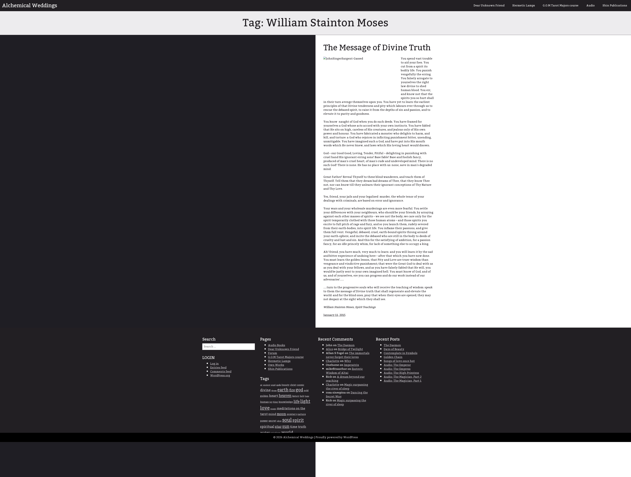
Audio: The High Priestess (401, 373)
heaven (285, 395)
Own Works (276, 365)
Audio (590, 5)
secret (272, 420)
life (296, 401)
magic (273, 409)
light (305, 401)
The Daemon (346, 345)
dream (274, 390)
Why (347, 361)
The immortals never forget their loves (347, 355)
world (287, 433)
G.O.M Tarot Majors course (560, 5)
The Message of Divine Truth (377, 48)
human (264, 402)
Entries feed (218, 367)
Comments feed (220, 371)
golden (264, 396)
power (264, 420)
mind (272, 414)
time (293, 427)
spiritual (267, 426)
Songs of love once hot (399, 361)
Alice (329, 349)
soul (287, 420)
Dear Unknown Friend (489, 5)
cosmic (300, 385)
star (278, 426)
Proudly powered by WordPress (337, 437)
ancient (266, 385)
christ (293, 385)
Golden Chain (393, 357)
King (275, 402)
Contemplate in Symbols (400, 353)
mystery (292, 414)
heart (273, 396)
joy (270, 402)
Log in (214, 363)
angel (273, 385)
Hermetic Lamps (523, 5)
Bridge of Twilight (350, 349)
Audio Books (276, 345)
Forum (272, 353)
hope (307, 396)
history (295, 396)
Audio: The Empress (397, 369)
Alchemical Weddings (29, 5)
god (299, 390)
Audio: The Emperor (397, 365)
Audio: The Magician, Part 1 (402, 380)
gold (306, 390)
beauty (285, 385)
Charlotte (332, 361)
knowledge (286, 402)
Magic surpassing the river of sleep (347, 386)
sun (285, 426)
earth (283, 390)
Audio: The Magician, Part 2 (402, 377)
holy (302, 396)
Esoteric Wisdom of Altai (344, 371)
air (261, 385)
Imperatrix (351, 365)
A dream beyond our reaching (345, 378)
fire (292, 390)
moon (281, 414)
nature (301, 414)
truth (302, 427)
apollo (278, 385)
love (265, 408)
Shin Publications (615, 5)
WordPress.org (220, 375)
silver (279, 421)
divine (265, 390)
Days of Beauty (394, 349)
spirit (298, 420)
